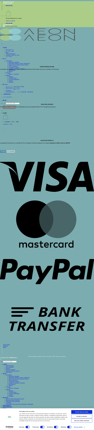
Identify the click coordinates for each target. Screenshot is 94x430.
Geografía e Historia (14, 67)
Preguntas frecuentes (8, 1)
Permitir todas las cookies (81, 412)
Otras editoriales (7, 406)
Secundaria (9, 375)
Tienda (5, 364)
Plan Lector (9, 372)
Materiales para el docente (13, 400)
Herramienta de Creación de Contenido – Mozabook (19, 404)
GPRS (54, 356)
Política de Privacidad (32, 356)
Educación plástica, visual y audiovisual (19, 377)
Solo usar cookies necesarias (81, 420)
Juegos (11, 395)
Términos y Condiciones (61, 356)
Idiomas (8, 75)
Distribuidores (7, 405)
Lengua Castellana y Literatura (17, 383)
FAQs (4, 347)
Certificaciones (13, 78)
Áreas (4, 373)
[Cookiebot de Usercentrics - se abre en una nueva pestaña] (9, 427)
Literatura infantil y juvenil (12, 371)
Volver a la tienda (10, 20)
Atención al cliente (7, 3)
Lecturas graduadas (14, 393)
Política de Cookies (42, 356)
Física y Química (13, 66)
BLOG (4, 408)
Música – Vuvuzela (14, 74)
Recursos (5, 397)
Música (11, 71)
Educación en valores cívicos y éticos (18, 379)
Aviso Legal (49, 356)
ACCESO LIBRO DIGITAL (11, 26)
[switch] (42, 427)
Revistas (11, 396)
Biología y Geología (14, 376)
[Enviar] (6, 105)
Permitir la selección (82, 416)
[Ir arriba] (0, 359)
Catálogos (8, 403)
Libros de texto (10, 365)
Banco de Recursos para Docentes (15, 399)
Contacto (5, 346)
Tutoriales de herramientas (13, 401)
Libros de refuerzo (10, 369)
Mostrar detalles (78, 427)
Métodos (11, 76)
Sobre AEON (6, 344)
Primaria (8, 72)
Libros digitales (10, 367)
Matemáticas (12, 70)
